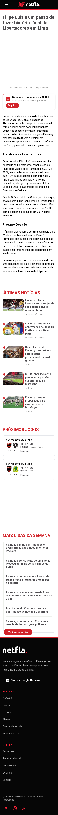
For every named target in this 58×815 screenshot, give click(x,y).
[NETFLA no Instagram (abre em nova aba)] (14, 808)
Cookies (7, 772)
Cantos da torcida (12, 726)
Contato (7, 779)
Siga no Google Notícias (23, 681)
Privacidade (9, 765)
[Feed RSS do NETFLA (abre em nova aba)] (23, 808)
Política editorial (12, 758)
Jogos (6, 705)
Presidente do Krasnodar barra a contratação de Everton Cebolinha (27, 610)
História (7, 712)
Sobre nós (8, 751)
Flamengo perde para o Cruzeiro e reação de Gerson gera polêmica (27, 623)
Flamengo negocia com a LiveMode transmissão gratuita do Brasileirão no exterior (27, 579)
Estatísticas (11, 734)
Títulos (6, 719)
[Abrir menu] (6, 4)
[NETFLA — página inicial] (29, 4)
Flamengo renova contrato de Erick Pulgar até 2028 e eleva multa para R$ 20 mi (29, 595)
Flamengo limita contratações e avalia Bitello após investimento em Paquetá (27, 547)
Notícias (7, 698)
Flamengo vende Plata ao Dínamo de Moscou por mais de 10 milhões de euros (28, 563)
